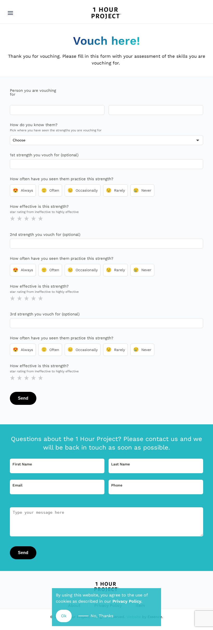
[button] (10, 13)
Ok (63, 615)
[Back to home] (107, 13)
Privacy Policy (126, 601)
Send (23, 398)
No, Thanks (102, 615)
